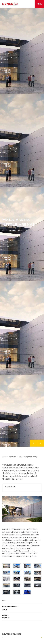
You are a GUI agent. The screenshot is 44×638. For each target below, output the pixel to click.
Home (4, 457)
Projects (12, 457)
